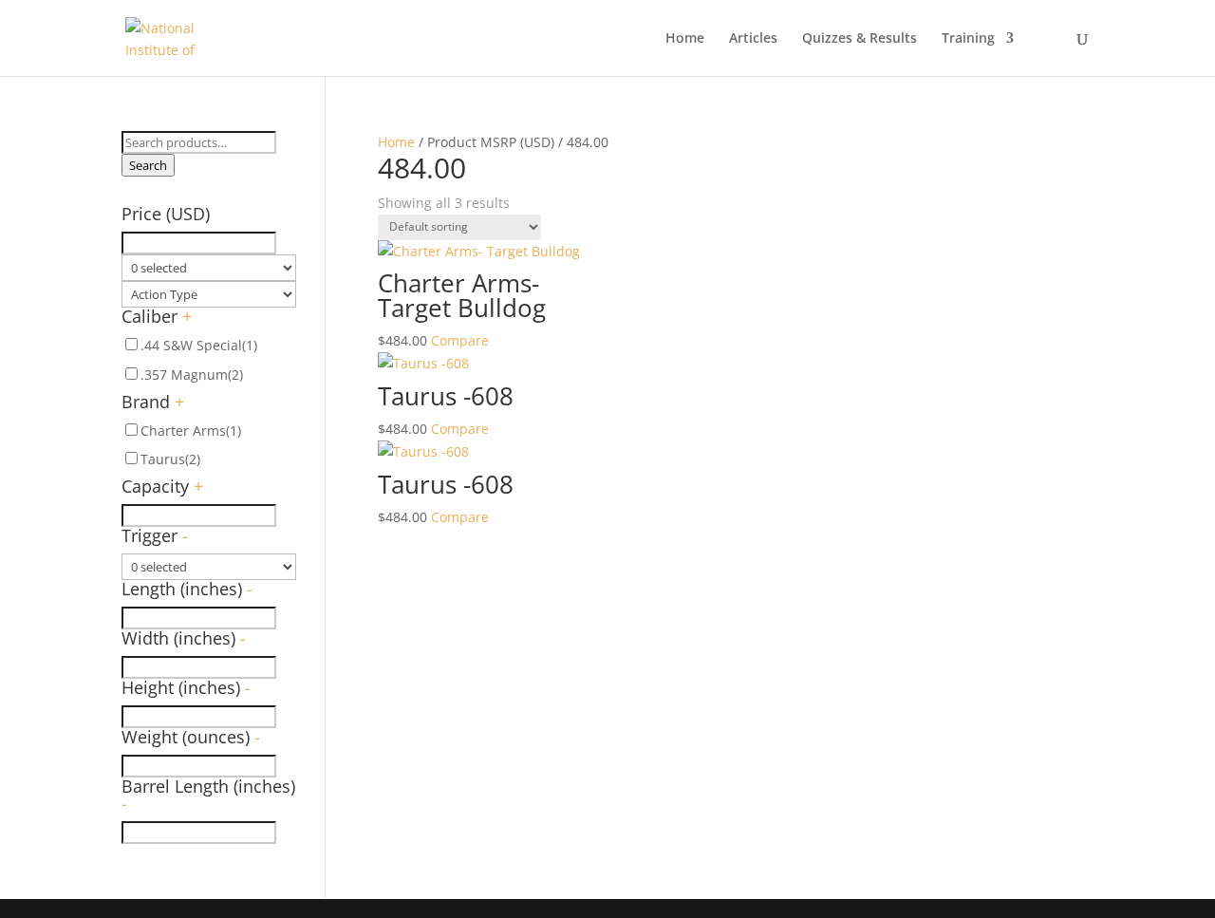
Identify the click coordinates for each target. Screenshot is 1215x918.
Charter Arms (190, 431)
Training (968, 39)
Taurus (170, 459)
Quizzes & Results (859, 39)
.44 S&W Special (198, 345)
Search (148, 165)
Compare (460, 340)
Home (684, 39)
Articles (753, 39)
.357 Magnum (191, 374)
